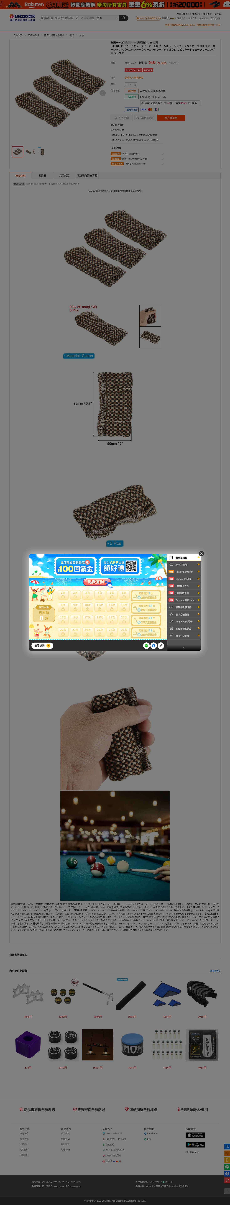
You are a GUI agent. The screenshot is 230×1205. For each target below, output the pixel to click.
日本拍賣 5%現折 (181, 571)
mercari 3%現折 (180, 578)
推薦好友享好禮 (183, 607)
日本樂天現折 (179, 585)
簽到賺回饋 (181, 557)
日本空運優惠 (182, 614)
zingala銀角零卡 (183, 621)
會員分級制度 (182, 635)
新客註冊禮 (181, 564)
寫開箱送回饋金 (183, 628)
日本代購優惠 (179, 593)
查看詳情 (40, 645)
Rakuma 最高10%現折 (183, 600)
